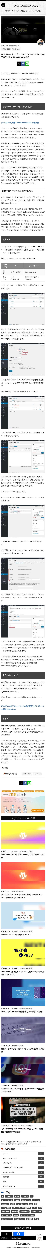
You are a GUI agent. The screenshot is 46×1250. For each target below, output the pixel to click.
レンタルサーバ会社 (27, 1215)
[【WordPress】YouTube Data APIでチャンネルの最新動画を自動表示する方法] (23, 1110)
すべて (22, 1154)
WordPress (15, 49)
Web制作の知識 (11, 774)
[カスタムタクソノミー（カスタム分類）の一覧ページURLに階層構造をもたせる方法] (23, 875)
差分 (36, 1219)
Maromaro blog (26, 5)
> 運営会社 (4, 1238)
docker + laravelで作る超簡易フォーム (16, 935)
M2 (32, 1196)
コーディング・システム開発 (22, 1167)
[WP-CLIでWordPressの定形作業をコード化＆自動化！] (23, 992)
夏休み (17, 1196)
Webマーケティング (22, 1158)
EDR (28, 1208)
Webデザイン (22, 1163)
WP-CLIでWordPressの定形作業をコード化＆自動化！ (22, 1012)
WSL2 (17, 1200)
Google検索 (6, 1208)
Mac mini (5, 1204)
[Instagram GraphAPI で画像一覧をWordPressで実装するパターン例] (23, 1070)
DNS (34, 1208)
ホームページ (6, 1215)
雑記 (22, 1181)
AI (2, 1196)
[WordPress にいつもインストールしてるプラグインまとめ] (23, 835)
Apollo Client (36, 1211)
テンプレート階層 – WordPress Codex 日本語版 (20, 123)
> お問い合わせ (16, 1238)
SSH (40, 1208)
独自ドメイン (19, 1219)
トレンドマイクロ (19, 1208)
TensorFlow (24, 1211)
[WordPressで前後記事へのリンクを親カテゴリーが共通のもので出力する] (23, 952)
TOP (2, 1142)
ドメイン (36, 1200)
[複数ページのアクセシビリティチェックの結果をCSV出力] (23, 1030)
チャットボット (7, 1200)
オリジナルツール (22, 1186)
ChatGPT (9, 1196)
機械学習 (15, 1211)
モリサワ (25, 1196)
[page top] (39, 1237)
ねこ (31, 1204)
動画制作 (22, 1177)
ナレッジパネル (21, 1204)
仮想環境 (29, 1219)
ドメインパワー (7, 1219)
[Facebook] (23, 64)
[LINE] (27, 64)
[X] (19, 64)
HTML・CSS (6, 49)
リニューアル (26, 1200)
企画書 (15, 1215)
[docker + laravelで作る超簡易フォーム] (23, 915)
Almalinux (5, 1211)
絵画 (12, 1204)
